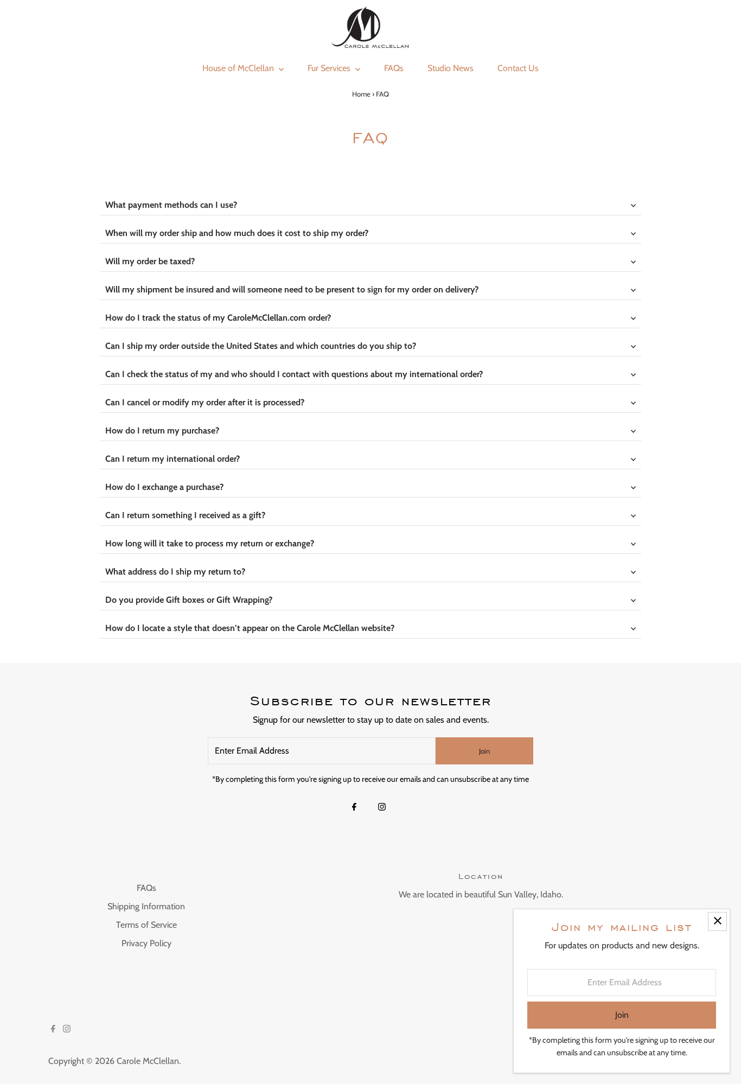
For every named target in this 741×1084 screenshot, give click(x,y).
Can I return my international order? (172, 459)
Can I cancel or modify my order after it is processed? (204, 402)
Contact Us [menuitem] (518, 68)
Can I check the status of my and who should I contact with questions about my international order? (294, 374)
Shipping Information (146, 906)
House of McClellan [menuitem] (239, 68)
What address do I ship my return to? (175, 571)
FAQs (146, 888)
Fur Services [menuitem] (330, 68)
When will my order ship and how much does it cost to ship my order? (236, 233)
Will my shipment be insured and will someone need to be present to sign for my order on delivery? (291, 289)
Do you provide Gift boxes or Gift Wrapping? (188, 600)
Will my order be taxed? (150, 261)
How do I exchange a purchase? (164, 487)
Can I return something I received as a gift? (185, 515)
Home (361, 94)
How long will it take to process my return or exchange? (209, 543)
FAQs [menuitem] (394, 68)
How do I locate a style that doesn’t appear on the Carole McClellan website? (249, 628)
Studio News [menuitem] (450, 68)
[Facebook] (354, 808)
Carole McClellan (148, 1061)
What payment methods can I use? (171, 205)
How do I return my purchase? (162, 430)
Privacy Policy (146, 943)
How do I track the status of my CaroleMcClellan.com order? (218, 318)
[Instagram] (381, 808)
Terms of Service (146, 925)
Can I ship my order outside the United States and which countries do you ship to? (260, 346)
